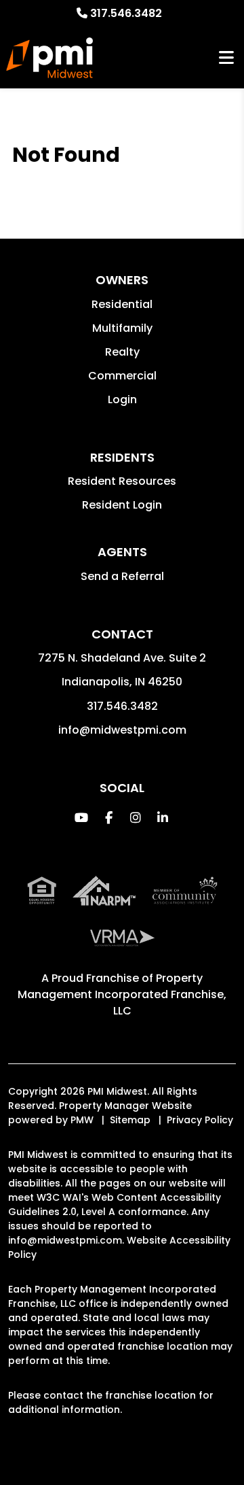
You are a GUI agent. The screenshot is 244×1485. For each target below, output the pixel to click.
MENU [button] (226, 58)
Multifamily (122, 328)
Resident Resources (122, 481)
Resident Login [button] (122, 505)
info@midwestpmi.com (122, 730)
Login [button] (122, 399)
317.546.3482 (126, 13)
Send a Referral (122, 576)
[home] (49, 57)
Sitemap (130, 1120)
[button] (82, 818)
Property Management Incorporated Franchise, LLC (122, 994)
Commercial (122, 375)
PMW (82, 1120)
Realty (122, 352)
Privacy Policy (200, 1120)
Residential (122, 304)
